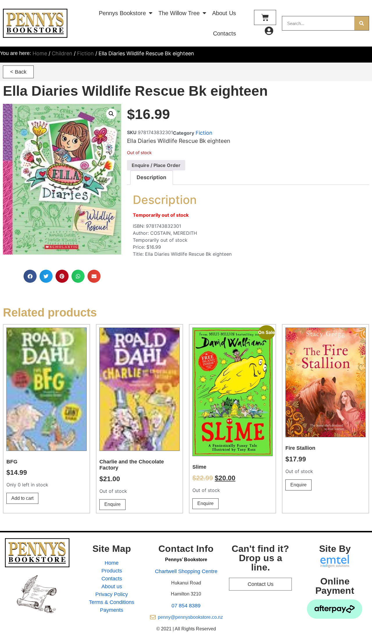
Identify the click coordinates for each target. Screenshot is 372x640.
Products (111, 571)
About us (111, 586)
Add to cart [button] (22, 498)
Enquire (112, 504)
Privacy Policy (111, 594)
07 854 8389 (186, 606)
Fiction (85, 53)
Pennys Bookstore (122, 13)
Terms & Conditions (111, 602)
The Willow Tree (179, 13)
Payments (111, 610)
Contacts (224, 33)
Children (62, 53)
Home (40, 53)
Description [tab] (151, 177)
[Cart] (265, 17)
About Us (224, 13)
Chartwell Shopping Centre (186, 571)
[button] (18, 71)
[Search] (361, 23)
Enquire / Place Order (156, 165)
